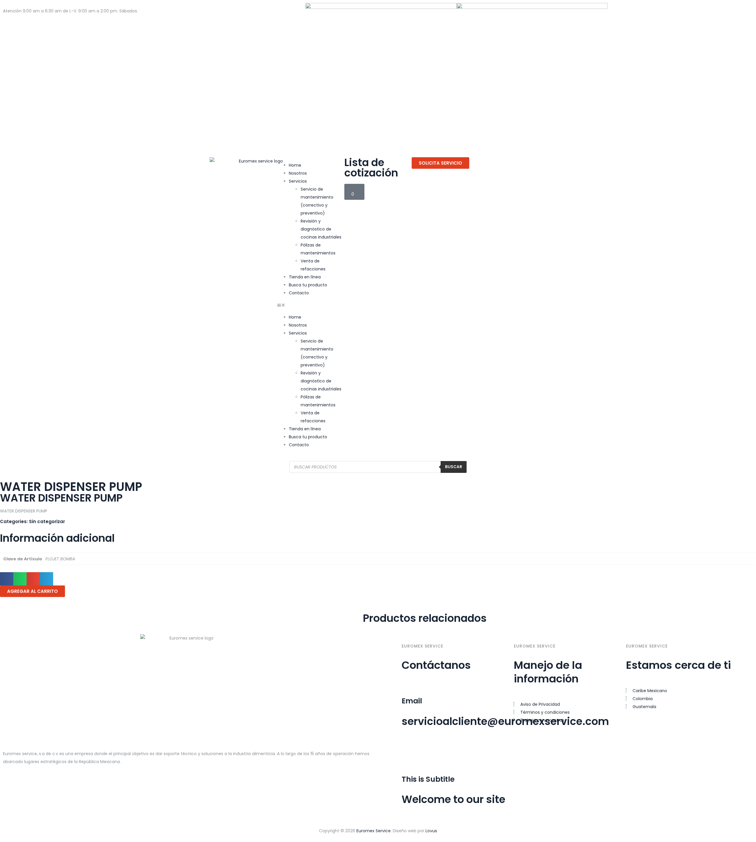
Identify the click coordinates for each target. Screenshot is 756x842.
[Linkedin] (441, 749)
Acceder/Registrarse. (66, 19)
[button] (310, 305)
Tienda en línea (305, 277)
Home (295, 165)
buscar (453, 467)
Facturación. (102, 19)
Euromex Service (373, 831)
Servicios (298, 181)
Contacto (299, 293)
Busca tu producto (308, 285)
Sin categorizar (47, 521)
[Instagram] (631, 10)
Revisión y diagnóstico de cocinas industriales (321, 229)
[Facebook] (615, 10)
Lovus (431, 831)
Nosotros (298, 173)
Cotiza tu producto (22, 19)
